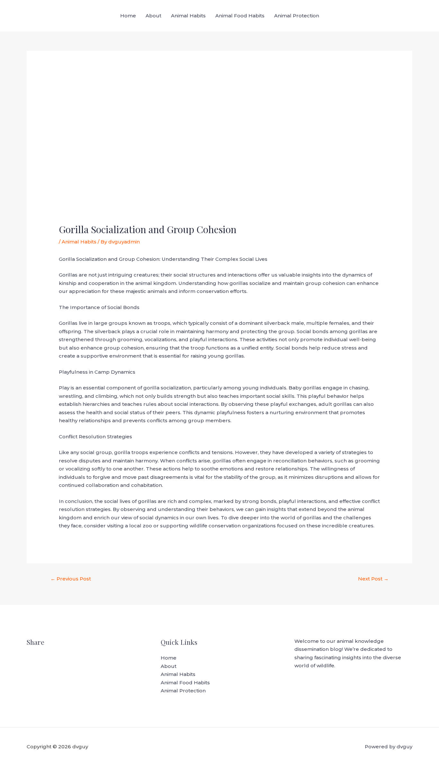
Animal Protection (296, 16)
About (153, 16)
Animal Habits (188, 16)
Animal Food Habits (239, 16)
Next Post (373, 579)
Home (128, 16)
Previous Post (70, 579)
